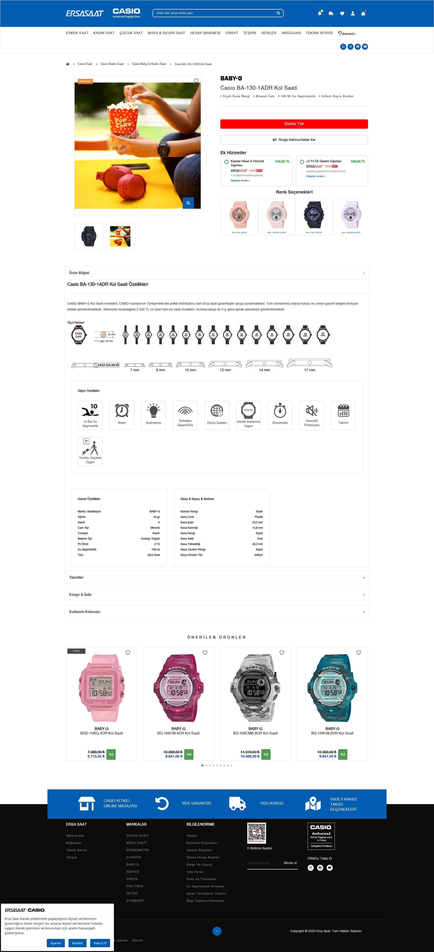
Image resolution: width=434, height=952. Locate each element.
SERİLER (269, 33)
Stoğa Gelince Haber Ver (297, 140)
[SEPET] (363, 14)
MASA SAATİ (136, 843)
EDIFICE (133, 872)
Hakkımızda (75, 835)
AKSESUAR (291, 33)
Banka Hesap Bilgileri (203, 857)
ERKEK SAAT (77, 33)
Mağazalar (74, 843)
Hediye (192, 835)
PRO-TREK (134, 886)
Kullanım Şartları (115, 940)
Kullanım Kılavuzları (202, 843)
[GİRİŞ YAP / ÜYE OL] (353, 14)
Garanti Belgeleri (199, 850)
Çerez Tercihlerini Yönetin (206, 893)
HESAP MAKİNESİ (205, 33)
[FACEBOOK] (320, 868)
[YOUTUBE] (330, 868)
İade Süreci (195, 872)
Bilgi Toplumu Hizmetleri (205, 901)
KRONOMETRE (138, 850)
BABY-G (132, 864)
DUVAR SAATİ (137, 835)
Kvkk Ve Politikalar (201, 879)
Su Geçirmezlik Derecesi (205, 886)
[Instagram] (350, 47)
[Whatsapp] (343, 47)
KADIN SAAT (104, 33)
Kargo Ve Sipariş (199, 864)
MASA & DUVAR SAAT (166, 33)
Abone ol (290, 863)
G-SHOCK (134, 857)
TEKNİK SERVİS (319, 33)
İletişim (71, 857)
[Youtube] (365, 47)
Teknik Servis (76, 850)
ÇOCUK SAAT (131, 33)
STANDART (135, 901)
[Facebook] (358, 47)
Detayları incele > (240, 180)
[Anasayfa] (67, 64)
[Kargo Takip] (331, 14)
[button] (202, 765)
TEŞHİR (249, 33)
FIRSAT (232, 33)
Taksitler (76, 577)
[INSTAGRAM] (311, 868)
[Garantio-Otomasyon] (347, 33)
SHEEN (132, 879)
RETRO (132, 893)
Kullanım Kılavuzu (84, 611)
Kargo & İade (80, 594)
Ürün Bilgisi (79, 272)
